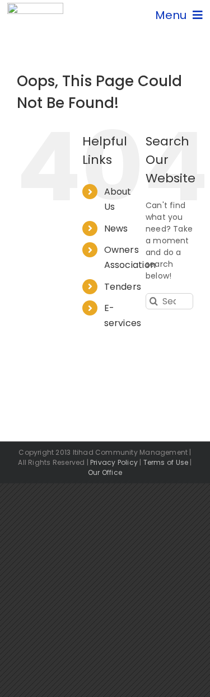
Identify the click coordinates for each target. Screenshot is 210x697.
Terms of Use (166, 462)
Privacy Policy (114, 462)
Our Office (105, 472)
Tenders (122, 286)
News (116, 228)
